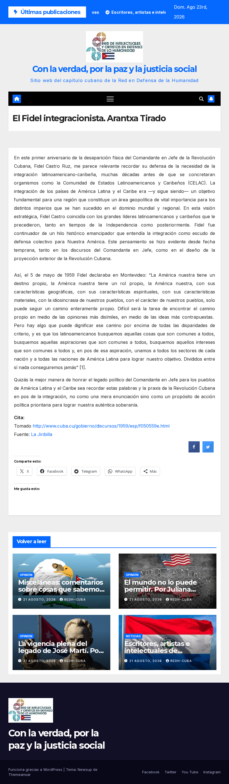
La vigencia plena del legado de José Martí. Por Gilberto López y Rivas (59, 651)
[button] (201, 99)
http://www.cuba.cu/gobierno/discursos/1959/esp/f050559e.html (101, 426)
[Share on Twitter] (208, 451)
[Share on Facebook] (194, 451)
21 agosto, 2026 (40, 599)
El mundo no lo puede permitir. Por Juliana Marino (160, 589)
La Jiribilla (41, 434)
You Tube (190, 772)
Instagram (212, 772)
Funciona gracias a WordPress (35, 769)
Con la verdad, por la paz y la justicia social (114, 69)
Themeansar (19, 774)
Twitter (170, 772)
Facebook (150, 772)
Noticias (133, 636)
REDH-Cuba (75, 599)
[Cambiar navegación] (110, 98)
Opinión (26, 575)
